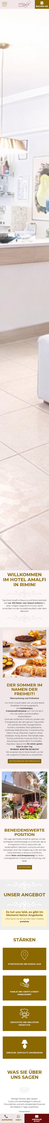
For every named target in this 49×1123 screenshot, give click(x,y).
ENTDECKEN (25, 867)
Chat (18, 1120)
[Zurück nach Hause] (24, 4)
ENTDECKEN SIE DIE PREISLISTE (24, 761)
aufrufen (6, 1120)
